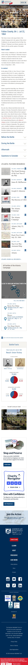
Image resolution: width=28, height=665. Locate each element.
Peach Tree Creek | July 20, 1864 (17, 236)
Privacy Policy (14, 641)
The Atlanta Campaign (15, 209)
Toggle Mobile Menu (23, 2)
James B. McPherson (18, 182)
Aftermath (5, 150)
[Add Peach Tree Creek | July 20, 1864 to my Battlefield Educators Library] (25, 232)
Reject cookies (16, 664)
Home (7, 2)
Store (16, 568)
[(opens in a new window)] (8, 579)
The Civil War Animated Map (16, 245)
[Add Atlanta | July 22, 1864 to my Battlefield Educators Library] (25, 224)
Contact (14, 572)
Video (18, 197)
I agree (3, 664)
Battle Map (19, 223)
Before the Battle (7, 137)
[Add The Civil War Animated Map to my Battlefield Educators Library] (25, 241)
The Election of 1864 (19, 200)
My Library (25, 6)
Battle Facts (14, 344)
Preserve (14, 555)
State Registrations (14, 649)
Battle (14, 303)
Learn (5, 6)
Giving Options (14, 564)
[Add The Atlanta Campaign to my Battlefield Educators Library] (25, 206)
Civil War (8, 6)
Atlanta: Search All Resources (10, 259)
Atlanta (14, 253)
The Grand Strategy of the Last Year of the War (18, 173)
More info (9, 664)
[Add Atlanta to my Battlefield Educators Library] (25, 250)
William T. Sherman (8, 368)
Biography (19, 179)
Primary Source (20, 168)
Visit (14, 550)
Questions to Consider (9, 156)
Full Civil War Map (19, 300)
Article (18, 206)
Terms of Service (14, 645)
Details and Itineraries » (14, 426)
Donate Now (14, 539)
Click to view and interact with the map (14, 285)
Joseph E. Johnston (18, 191)
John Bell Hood (20, 368)
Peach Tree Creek (7, 118)
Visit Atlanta (14, 413)
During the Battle (7, 143)
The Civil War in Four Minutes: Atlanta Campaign (14, 18)
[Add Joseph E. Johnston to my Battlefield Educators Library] (25, 188)
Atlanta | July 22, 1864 (17, 227)
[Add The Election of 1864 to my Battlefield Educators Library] (25, 197)
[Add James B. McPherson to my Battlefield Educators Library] (25, 180)
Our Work (14, 560)
